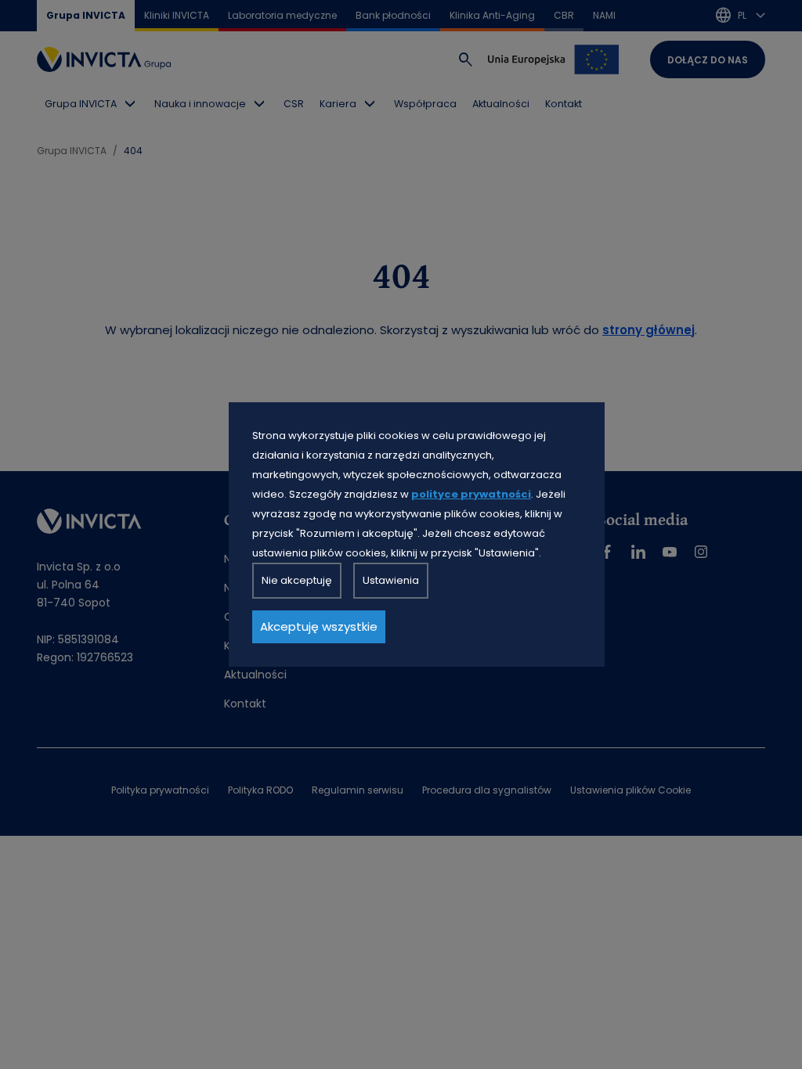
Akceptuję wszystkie (319, 626)
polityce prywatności (471, 494)
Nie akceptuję (297, 580)
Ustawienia (391, 580)
